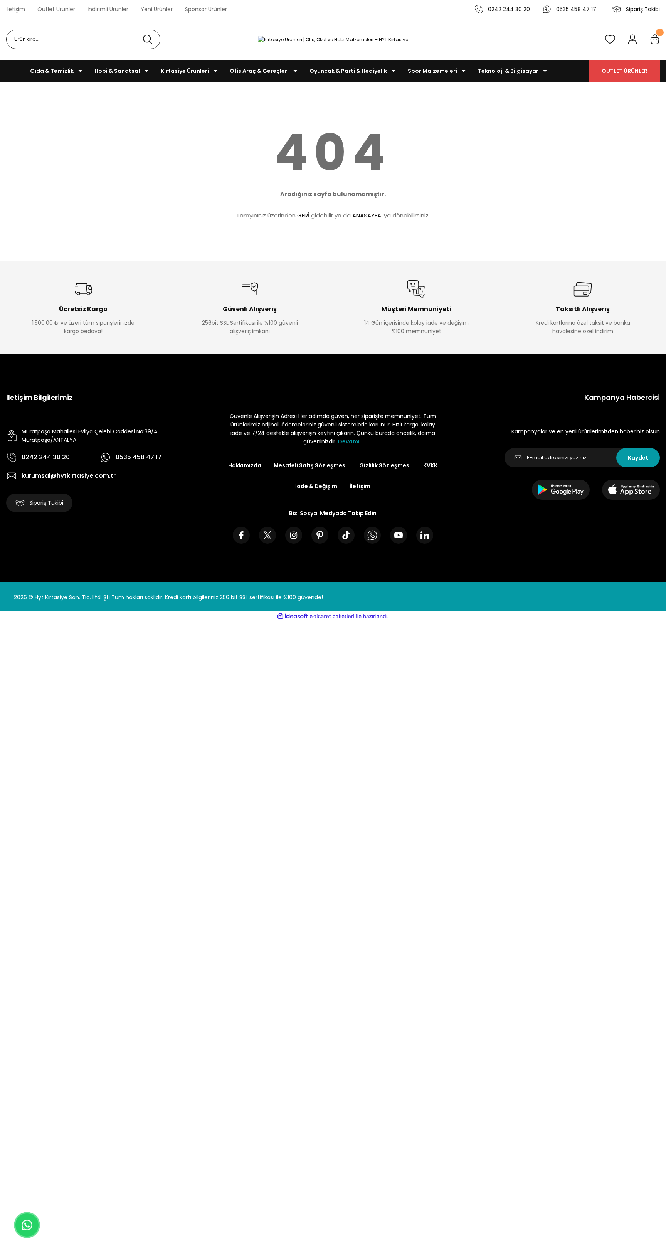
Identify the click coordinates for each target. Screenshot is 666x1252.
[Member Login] (632, 39)
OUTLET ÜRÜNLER (625, 71)
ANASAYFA (366, 215)
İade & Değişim (316, 486)
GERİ (303, 215)
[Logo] (333, 39)
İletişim (360, 486)
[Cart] (655, 39)
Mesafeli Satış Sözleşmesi (310, 465)
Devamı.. (350, 441)
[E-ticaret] (332, 616)
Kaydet (638, 458)
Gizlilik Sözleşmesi (385, 465)
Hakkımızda (244, 465)
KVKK (430, 465)
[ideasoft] (292, 616)
